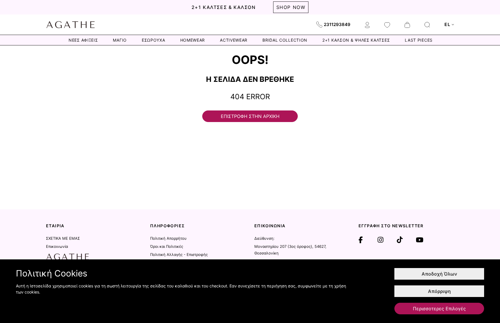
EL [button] (447, 24)
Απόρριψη (439, 291)
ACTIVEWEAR (233, 40)
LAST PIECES (419, 40)
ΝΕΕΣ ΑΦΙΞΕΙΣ (83, 40)
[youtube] (419, 240)
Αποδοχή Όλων (439, 274)
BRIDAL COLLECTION (284, 40)
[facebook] (361, 240)
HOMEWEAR (192, 40)
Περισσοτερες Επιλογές (439, 308)
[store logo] (70, 24)
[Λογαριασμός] (367, 24)
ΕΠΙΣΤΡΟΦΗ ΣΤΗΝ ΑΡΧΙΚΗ (250, 116)
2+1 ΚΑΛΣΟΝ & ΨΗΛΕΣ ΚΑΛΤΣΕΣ (356, 40)
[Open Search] (427, 24)
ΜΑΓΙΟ (120, 40)
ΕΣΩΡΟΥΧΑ (153, 40)
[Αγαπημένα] (387, 24)
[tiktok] (399, 240)
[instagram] (380, 240)
